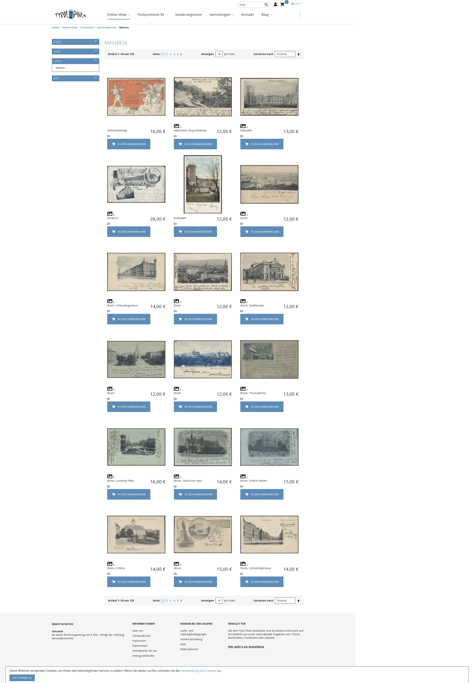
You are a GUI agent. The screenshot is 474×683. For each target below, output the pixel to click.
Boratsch (112, 218)
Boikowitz (246, 130)
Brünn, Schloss (116, 568)
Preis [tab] (58, 42)
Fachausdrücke (141, 635)
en (297, 3)
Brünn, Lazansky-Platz (120, 480)
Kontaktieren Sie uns (144, 650)
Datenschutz (140, 645)
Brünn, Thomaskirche (253, 393)
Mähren (60, 67)
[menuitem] (118, 14)
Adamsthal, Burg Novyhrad (190, 130)
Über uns (137, 630)
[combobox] (253, 4)
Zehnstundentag (117, 130)
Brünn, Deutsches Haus (188, 480)
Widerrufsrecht (189, 649)
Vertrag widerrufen (143, 655)
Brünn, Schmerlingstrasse (122, 305)
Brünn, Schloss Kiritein (253, 480)
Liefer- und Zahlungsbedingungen (193, 632)
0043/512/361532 (62, 624)
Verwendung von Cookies (198, 671)
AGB (183, 644)
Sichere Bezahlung (191, 639)
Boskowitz (180, 218)
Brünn (244, 218)
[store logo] (70, 14)
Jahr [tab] (57, 51)
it (300, 3)
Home (55, 27)
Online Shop (69, 27)
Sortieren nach (263, 54)
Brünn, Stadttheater (252, 305)
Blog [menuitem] (265, 14)
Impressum (139, 640)
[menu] (201, 14)
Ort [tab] (56, 78)
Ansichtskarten (106, 27)
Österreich (87, 27)
